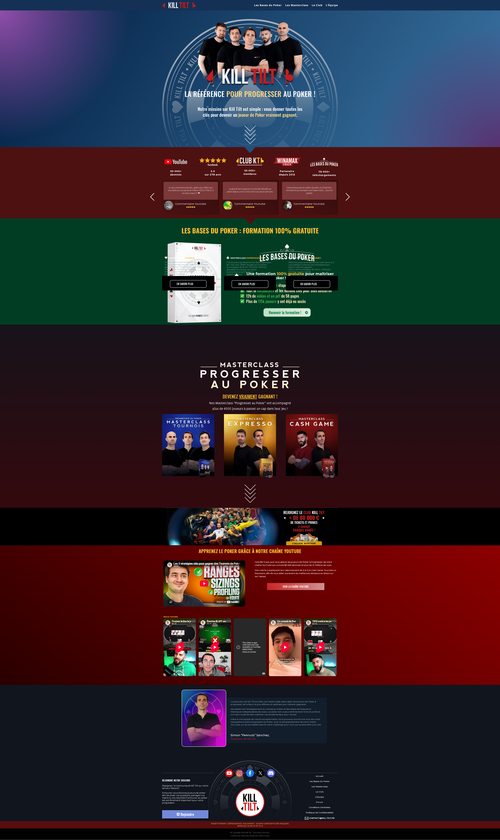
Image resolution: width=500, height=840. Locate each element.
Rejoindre (187, 814)
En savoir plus (185, 284)
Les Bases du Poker (268, 5)
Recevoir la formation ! (285, 312)
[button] (152, 197)
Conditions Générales (319, 807)
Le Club (317, 5)
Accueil (319, 776)
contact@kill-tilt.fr (322, 818)
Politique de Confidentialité (319, 812)
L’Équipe (332, 5)
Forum (319, 802)
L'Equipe (319, 797)
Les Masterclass (296, 5)
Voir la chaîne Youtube (296, 586)
